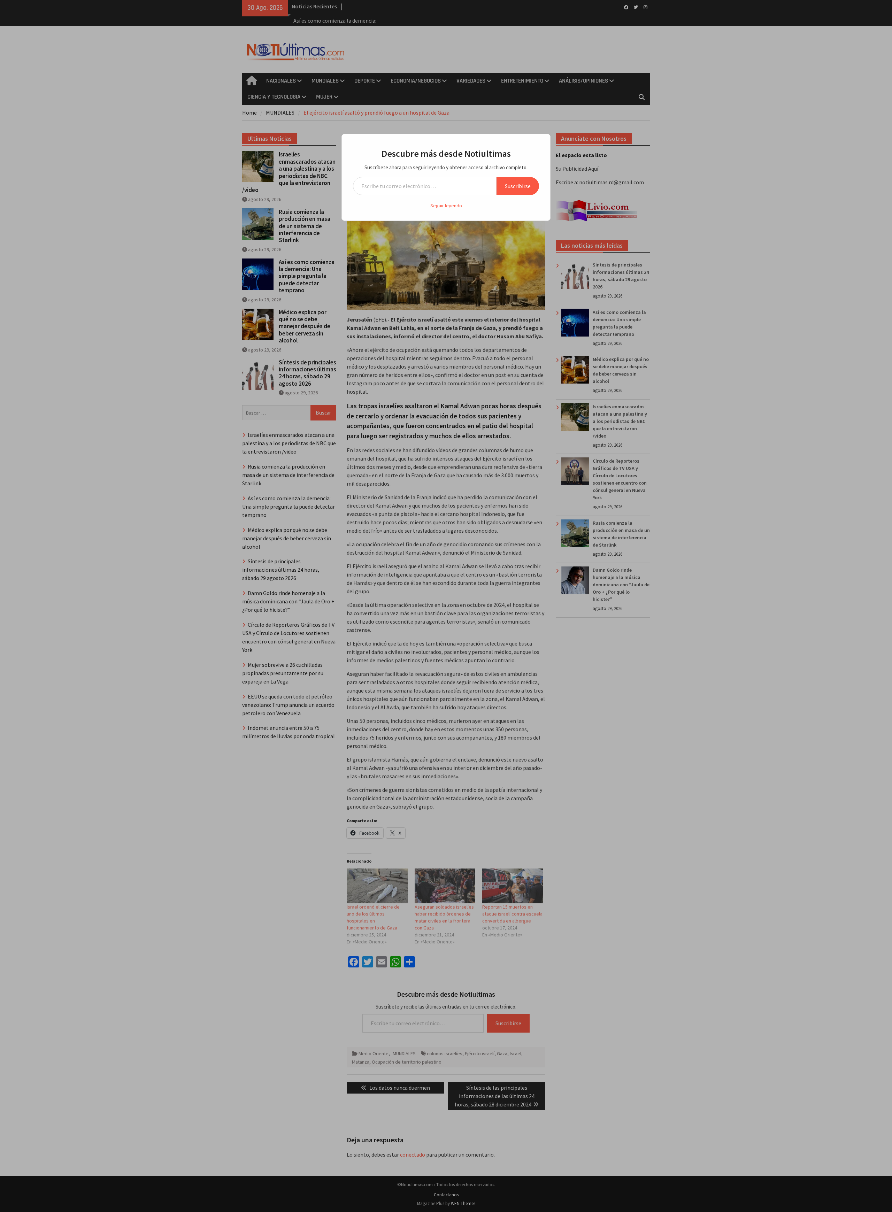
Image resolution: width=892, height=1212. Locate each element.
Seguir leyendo (446, 205)
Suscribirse (518, 186)
